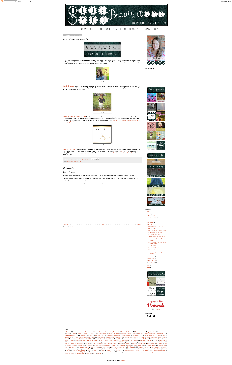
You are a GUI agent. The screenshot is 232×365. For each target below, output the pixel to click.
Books (103, 335)
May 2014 (151, 224)
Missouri (87, 343)
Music (120, 343)
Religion (164, 347)
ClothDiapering (100, 337)
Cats (164, 335)
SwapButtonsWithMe (128, 350)
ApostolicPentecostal (140, 332)
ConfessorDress (119, 337)
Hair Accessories (134, 340)
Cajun (141, 335)
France (164, 338)
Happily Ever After (69, 149)
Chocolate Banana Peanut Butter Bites (123, 153)
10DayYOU (67, 332)
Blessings (135, 333)
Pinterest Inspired (138, 345)
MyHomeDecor (141, 343)
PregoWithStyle (83, 347)
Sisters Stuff (156, 349)
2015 (148, 211)
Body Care (97, 335)
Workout (89, 353)
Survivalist (118, 350)
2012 (148, 267)
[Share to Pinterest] (98, 159)
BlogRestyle (83, 335)
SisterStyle (164, 349)
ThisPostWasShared (103, 352)
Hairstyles (149, 340)
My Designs (126, 343)
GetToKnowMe (103, 340)
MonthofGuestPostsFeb (111, 343)
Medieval (67, 343)
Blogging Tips (160, 333)
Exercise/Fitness (145, 339)
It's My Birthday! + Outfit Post (155, 232)
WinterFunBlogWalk (69, 353)
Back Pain (80, 333)
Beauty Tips (91, 333)
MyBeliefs (134, 343)
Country (143, 337)
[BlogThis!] (93, 159)
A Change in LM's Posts (154, 234)
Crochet (67, 339)
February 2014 (152, 260)
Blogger (123, 360)
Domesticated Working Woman (74, 117)
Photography (121, 345)
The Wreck (145, 350)
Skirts (68, 350)
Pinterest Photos (150, 345)
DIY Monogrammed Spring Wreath (156, 236)
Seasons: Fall (86, 349)
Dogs (132, 338)
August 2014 (151, 220)
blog (102, 81)
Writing (94, 353)
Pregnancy (115, 120)
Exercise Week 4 (152, 245)
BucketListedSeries (126, 335)
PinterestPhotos (162, 345)
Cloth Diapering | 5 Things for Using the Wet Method (157, 243)
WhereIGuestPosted (160, 352)
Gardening (83, 340)
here (122, 151)
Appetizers (161, 331)
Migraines (73, 343)
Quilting (97, 347)
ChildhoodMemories (84, 337)
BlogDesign (140, 333)
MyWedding (159, 343)
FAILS (159, 339)
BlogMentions (70, 161)
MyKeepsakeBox (150, 343)
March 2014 (151, 258)
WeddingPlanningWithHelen (140, 352)
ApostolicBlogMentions (111, 332)
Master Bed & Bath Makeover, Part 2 (157, 230)
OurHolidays (107, 345)
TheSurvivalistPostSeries (71, 352)
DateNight (90, 339)
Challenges (68, 337)
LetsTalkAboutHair (132, 342)
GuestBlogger (124, 340)
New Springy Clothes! (153, 247)
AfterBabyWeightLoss (78, 331)
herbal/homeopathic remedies (74, 342)
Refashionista (155, 347)
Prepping (92, 347)
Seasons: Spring (98, 349)
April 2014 (151, 256)
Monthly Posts (100, 343)
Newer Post (66, 224)
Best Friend (116, 333)
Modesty (93, 343)
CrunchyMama (74, 338)
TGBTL (137, 350)
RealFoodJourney (121, 347)
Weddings (150, 352)
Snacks (89, 350)
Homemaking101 (87, 342)
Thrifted (112, 352)
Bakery (85, 333)
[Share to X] (95, 159)
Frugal (71, 340)
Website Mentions (128, 352)
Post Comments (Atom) (75, 227)
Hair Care (142, 340)
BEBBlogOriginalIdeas (101, 333)
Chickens (76, 337)
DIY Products (126, 338)
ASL (166, 331)
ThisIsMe (94, 352)
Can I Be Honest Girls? (149, 335)
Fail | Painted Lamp (153, 250)
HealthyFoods (163, 340)
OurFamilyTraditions (98, 345)
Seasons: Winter (120, 349)
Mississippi (80, 343)
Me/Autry (161, 342)
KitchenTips (115, 342)
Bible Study (123, 333)
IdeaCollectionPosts (106, 342)
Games (77, 340)
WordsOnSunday (79, 353)
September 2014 (152, 218)
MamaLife (76, 161)
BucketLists (135, 335)
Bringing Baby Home (70, 122)
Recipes (130, 347)
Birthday (129, 333)
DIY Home (119, 339)
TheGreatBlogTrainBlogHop (158, 350)
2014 (148, 214)
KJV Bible (122, 342)
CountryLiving (162, 337)
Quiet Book (100, 88)
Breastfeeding (122, 120)
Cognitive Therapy (110, 337)
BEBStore (110, 333)
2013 (148, 265)
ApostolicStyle (152, 332)
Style (102, 350)
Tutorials (120, 352)
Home (102, 224)
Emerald (137, 338)
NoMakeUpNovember (71, 345)
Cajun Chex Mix (152, 228)
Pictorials (129, 345)
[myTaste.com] (156, 309)
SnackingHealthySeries (79, 350)
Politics (66, 347)
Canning (158, 335)
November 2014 (152, 215)
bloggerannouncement (150, 333)
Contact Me (127, 337)
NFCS (166, 343)
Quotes (102, 347)
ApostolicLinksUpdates (126, 332)
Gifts (111, 340)
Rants (107, 347)
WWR (80, 161)
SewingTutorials (139, 349)
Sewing (130, 349)
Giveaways (116, 340)
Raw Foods (113, 347)
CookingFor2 (134, 337)
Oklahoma (81, 345)
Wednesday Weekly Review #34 (156, 226)
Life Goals (140, 342)
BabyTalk (74, 333)
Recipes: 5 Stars (143, 347)
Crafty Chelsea (68, 86)
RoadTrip (67, 349)
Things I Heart (84, 352)
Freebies (66, 340)
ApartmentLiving (98, 332)
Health (155, 340)
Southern (96, 350)
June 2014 (151, 222)
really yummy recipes (84, 153)
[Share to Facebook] (97, 159)
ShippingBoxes (148, 349)
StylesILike (109, 350)
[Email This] (91, 159)
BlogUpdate (90, 335)
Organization (89, 345)
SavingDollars (73, 349)
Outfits (113, 345)
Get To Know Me (92, 340)
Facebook (153, 338)
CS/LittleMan (82, 339)
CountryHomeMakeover (152, 337)
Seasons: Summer (108, 349)
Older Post (138, 224)
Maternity (155, 342)
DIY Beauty (102, 339)
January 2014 (151, 262)
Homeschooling (97, 342)
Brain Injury (109, 335)
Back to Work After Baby (133, 120)
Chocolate (93, 337)
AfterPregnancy (88, 332)
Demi (96, 338)
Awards (68, 333)
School (79, 349)
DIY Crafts (111, 339)
